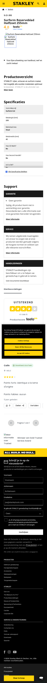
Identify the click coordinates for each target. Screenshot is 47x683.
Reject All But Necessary (23, 347)
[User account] (44, 3)
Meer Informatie (13, 253)
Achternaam (8, 486)
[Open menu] (3, 3)
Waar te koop (19, 678)
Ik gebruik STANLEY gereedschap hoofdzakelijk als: (23, 508)
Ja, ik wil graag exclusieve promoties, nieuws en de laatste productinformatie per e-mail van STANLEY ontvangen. (23, 522)
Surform (10, 9)
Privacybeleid (31, 545)
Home (3, 9)
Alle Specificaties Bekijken (17, 172)
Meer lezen (8, 90)
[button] (4, 652)
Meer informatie (12, 219)
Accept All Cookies (23, 353)
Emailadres (8, 497)
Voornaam (8, 475)
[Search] (38, 3)
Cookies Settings (23, 340)
